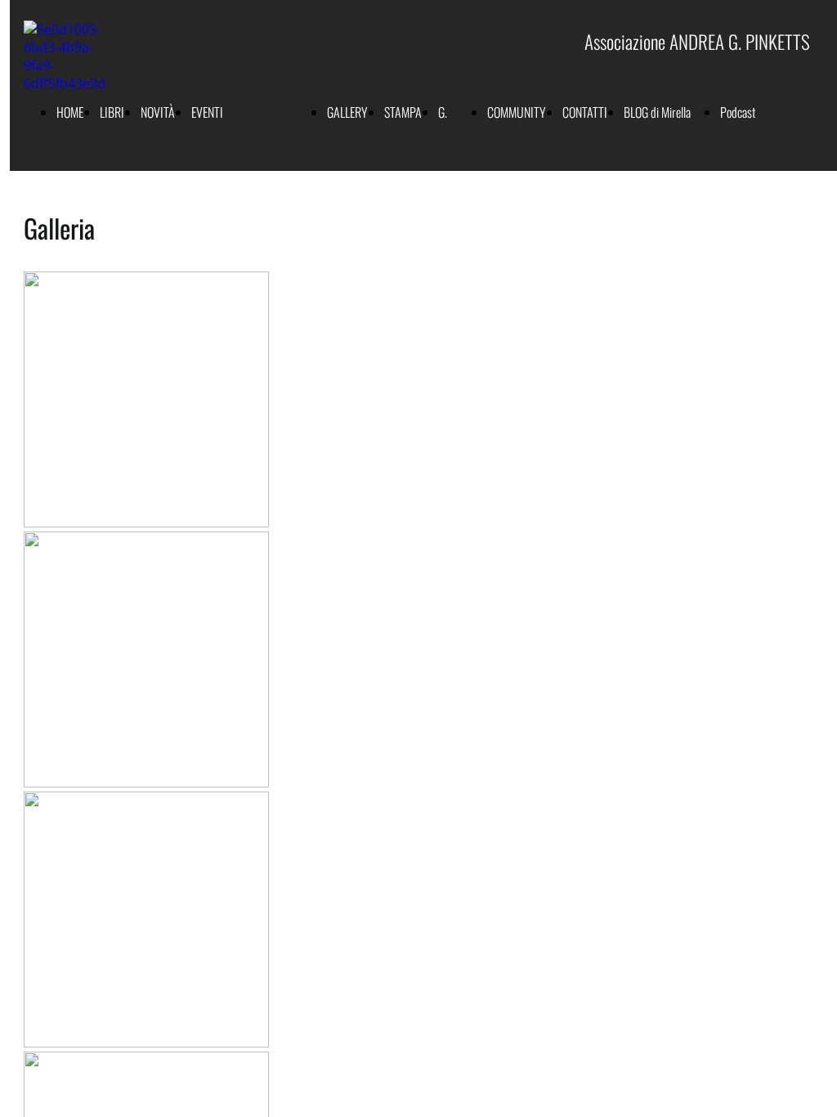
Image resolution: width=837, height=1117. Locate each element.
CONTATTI (584, 112)
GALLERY (347, 112)
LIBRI (112, 112)
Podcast (737, 112)
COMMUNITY (516, 112)
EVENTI (207, 112)
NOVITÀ (158, 112)
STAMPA (403, 112)
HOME (69, 112)
